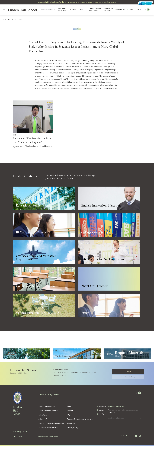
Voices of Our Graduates (48, 427)
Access (131, 9)
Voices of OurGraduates (108, 10)
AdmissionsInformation (62, 10)
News (69, 406)
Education (72, 10)
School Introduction (48, 10)
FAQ (68, 415)
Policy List (71, 423)
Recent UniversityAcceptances (95, 10)
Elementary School (20, 432)
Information (121, 9)
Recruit (70, 410)
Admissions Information (48, 410)
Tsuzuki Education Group (128, 377)
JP (145, 9)
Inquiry (139, 9)
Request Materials (80, 419)
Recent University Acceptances (51, 423)
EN (148, 9)
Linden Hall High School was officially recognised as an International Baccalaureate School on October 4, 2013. (77, 2)
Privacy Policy (72, 427)
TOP (4, 19)
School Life (82, 10)
